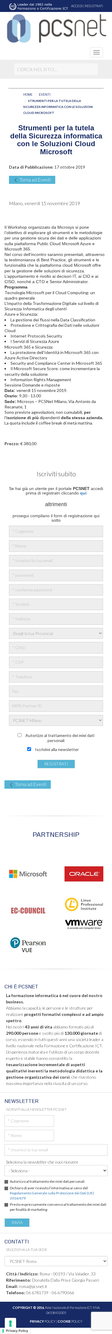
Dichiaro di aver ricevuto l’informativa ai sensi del (52, 1193)
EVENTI (44, 94)
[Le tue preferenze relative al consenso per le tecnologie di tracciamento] (10, 1323)
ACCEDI (77, 6)
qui (83, 493)
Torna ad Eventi (35, 179)
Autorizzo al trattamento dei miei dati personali (47, 1181)
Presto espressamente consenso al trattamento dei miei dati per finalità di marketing (58, 1207)
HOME (28, 94)
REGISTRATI (94, 6)
